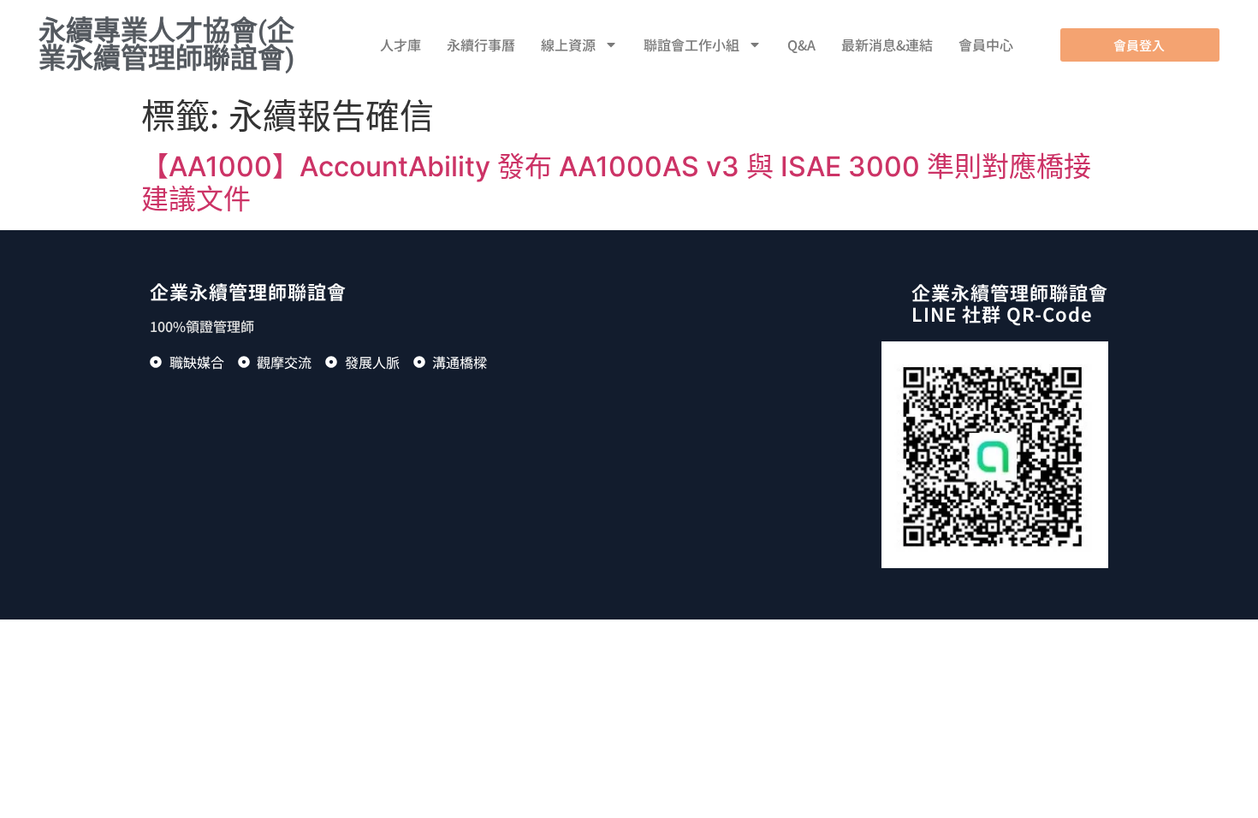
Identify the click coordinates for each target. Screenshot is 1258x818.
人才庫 (400, 44)
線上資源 (568, 44)
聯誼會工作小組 (691, 44)
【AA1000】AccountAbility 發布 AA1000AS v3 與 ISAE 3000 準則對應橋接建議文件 (616, 183)
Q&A (801, 44)
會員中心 (985, 44)
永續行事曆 (481, 44)
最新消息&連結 (887, 44)
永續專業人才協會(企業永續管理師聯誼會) (166, 44)
